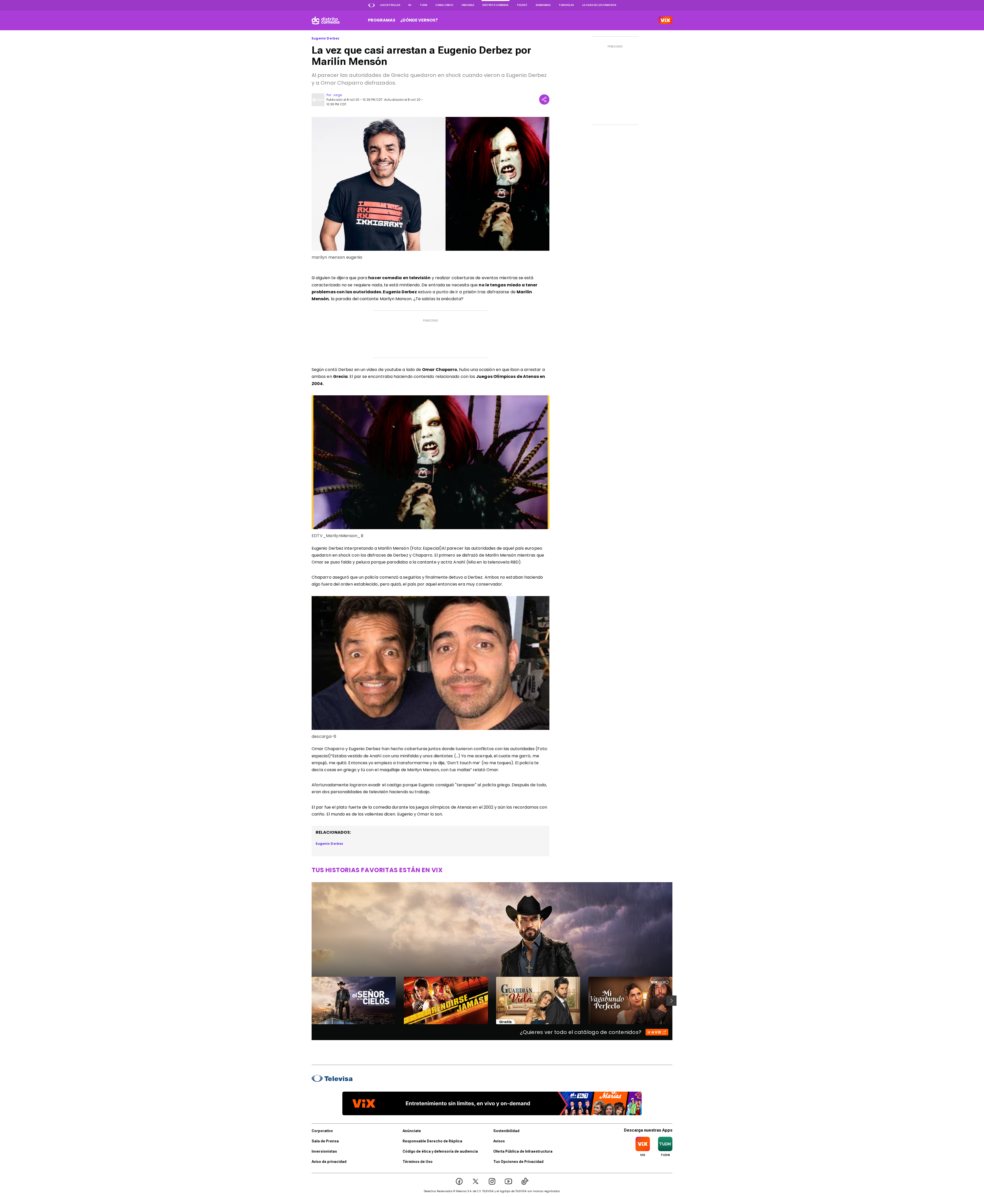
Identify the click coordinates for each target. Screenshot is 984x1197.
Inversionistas (324, 1151)
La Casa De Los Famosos (599, 5)
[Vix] (665, 20)
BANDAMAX (543, 5)
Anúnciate (412, 1131)
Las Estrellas (390, 5)
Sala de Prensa (325, 1141)
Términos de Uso (418, 1162)
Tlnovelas (566, 5)
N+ (410, 5)
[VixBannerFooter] (492, 1103)
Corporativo (322, 1131)
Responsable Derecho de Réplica (432, 1141)
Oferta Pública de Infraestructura (522, 1151)
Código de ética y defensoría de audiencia (440, 1151)
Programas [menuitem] (381, 20)
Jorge (337, 95)
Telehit (522, 5)
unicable (468, 5)
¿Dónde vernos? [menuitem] (419, 20)
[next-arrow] (671, 1000)
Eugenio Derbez (326, 38)
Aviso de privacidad (329, 1162)
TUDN (423, 5)
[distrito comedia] (326, 20)
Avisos (499, 1141)
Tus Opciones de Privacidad (518, 1162)
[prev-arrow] (308, 1001)
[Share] (544, 99)
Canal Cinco (444, 5)
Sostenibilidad (506, 1131)
